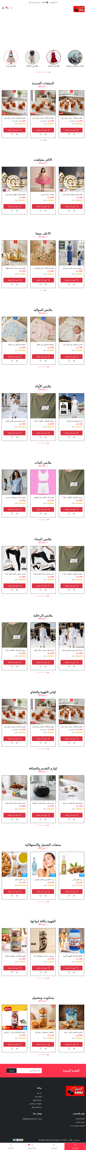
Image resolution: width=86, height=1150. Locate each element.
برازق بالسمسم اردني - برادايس (14, 1032)
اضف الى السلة (70, 130)
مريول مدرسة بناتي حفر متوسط (71, 268)
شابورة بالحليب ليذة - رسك (73, 1032)
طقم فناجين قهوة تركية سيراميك (71, 194)
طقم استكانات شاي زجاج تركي (72, 118)
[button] (4, 27)
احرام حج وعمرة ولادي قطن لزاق (13, 421)
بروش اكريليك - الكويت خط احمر (42, 421)
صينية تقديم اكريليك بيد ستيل (73, 803)
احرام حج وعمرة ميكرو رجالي (72, 650)
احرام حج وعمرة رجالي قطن (44, 650)
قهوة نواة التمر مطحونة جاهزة (15, 956)
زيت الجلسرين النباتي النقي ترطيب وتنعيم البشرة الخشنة (34, 879)
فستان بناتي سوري (47, 194)
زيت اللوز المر (78, 879)
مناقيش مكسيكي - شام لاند (44, 1032)
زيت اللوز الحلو (20, 879)
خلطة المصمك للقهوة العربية (73, 956)
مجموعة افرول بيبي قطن (45, 344)
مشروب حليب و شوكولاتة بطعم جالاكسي (39, 956)
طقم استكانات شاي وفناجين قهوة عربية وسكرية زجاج (35, 268)
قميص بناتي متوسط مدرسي (15, 497)
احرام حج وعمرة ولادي (75, 421)
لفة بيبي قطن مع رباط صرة (73, 344)
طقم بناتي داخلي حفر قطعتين (43, 497)
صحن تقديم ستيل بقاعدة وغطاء (43, 803)
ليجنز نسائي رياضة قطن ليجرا (43, 574)
